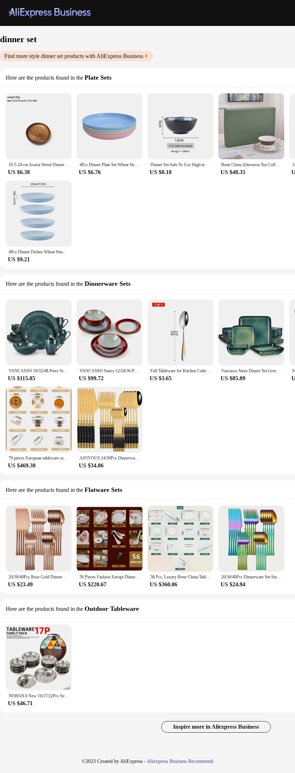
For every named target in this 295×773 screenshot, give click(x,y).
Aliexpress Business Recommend (180, 761)
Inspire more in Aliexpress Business (216, 727)
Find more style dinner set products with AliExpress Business (73, 56)
